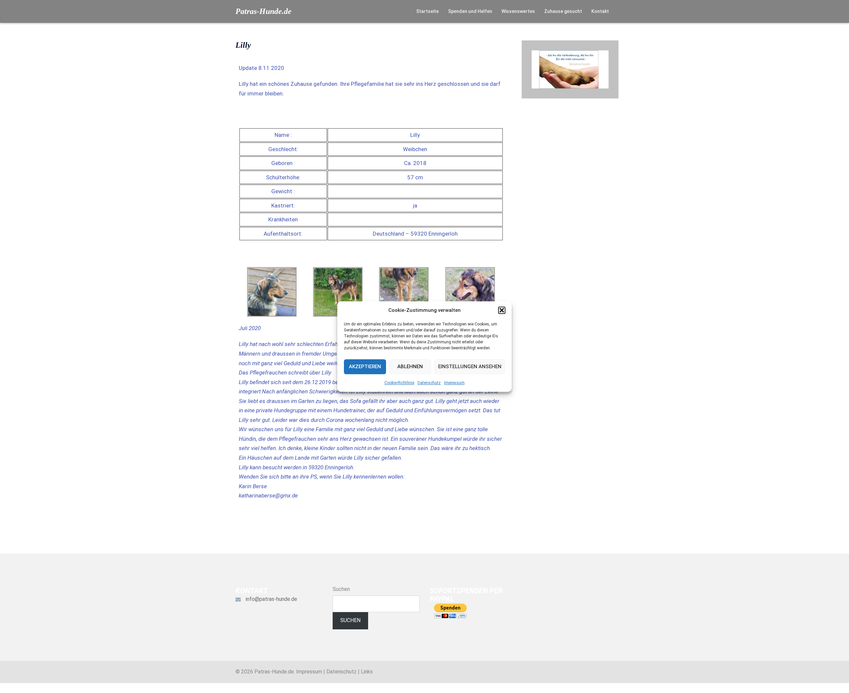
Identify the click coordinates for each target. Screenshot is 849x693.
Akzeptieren (365, 367)
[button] (501, 310)
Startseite (427, 11)
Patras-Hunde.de (263, 11)
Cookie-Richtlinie (399, 382)
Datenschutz (429, 382)
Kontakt (600, 11)
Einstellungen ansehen (469, 367)
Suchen (341, 589)
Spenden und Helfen (470, 11)
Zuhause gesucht (563, 11)
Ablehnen (410, 367)
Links (367, 671)
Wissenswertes (518, 11)
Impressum (454, 382)
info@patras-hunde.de (271, 599)
